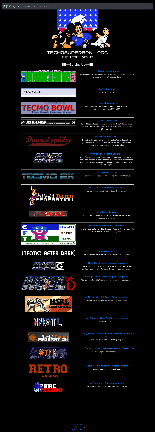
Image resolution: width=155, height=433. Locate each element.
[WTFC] (48, 353)
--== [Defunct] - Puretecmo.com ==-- (107, 383)
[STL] (48, 213)
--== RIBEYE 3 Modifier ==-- (107, 89)
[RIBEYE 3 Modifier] (48, 92)
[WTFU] (48, 337)
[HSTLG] (48, 266)
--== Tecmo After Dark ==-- (107, 251)
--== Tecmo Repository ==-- (107, 71)
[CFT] (48, 234)
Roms (36, 6)
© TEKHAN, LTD (77, 429)
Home (20, 6)
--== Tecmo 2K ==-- (107, 172)
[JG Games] (48, 122)
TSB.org (11, 6)
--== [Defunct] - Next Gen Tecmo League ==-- (107, 318)
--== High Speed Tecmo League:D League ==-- (106, 276)
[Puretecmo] (48, 386)
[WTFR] (48, 370)
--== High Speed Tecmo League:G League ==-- (106, 263)
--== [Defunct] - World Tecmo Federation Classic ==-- (107, 348)
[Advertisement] (77, 408)
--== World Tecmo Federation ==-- (106, 187)
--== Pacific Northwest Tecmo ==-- (107, 225)
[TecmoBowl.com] (48, 108)
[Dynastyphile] (48, 141)
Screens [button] (27, 6)
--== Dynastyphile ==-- (106, 136)
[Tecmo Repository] (48, 76)
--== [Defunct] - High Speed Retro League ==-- (107, 297)
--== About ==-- (77, 424)
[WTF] (48, 196)
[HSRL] (48, 304)
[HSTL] (48, 158)
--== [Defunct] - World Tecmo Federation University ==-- (107, 335)
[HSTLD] (48, 283)
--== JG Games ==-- (106, 120)
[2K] (48, 176)
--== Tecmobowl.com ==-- (106, 103)
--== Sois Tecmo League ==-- (107, 212)
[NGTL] (48, 322)
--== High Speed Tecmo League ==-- (106, 154)
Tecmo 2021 (45, 6)
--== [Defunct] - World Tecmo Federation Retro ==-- (106, 365)
